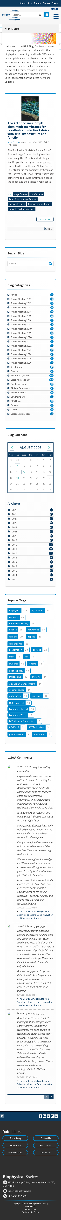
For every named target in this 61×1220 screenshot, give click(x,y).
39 (52, 328)
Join (30, 3)
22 (52, 409)
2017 (14, 549)
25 (52, 333)
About (23, 3)
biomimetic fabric (17, 204)
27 (52, 350)
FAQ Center (45, 1145)
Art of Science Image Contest (23, 199)
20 (52, 294)
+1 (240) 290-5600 (16, 1196)
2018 (14, 544)
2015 (14, 557)
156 (51, 375)
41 (52, 324)
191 (51, 379)
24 (52, 396)
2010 (14, 579)
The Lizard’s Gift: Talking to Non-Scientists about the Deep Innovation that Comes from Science (35, 915)
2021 (14, 531)
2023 (14, 523)
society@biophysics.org (19, 1191)
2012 (14, 570)
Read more (45, 219)
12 (52, 392)
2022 (14, 527)
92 (52, 405)
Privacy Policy (30, 1206)
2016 (14, 553)
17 (52, 367)
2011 (14, 575)
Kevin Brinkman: (25, 926)
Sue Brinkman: (24, 766)
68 (52, 384)
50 (52, 414)
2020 (14, 536)
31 (52, 307)
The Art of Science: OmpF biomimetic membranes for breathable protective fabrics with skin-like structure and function (30, 108)
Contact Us (46, 1138)
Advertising (15, 1138)
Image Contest (20, 194)
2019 (14, 540)
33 (52, 316)
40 (52, 299)
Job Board (46, 1152)
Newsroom (15, 1145)
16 (52, 371)
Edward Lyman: (24, 1013)
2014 (14, 562)
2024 (14, 518)
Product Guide (15, 1152)
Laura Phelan (13, 142)
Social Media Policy (30, 1212)
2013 (14, 566)
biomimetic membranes (39, 204)
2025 (14, 514)
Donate (46, 3)
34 (52, 303)
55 (52, 401)
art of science (36, 194)
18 (17, 478)
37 (52, 320)
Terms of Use (30, 1209)
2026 (14, 510)
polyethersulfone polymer (21, 209)
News (55, 3)
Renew (37, 3)
